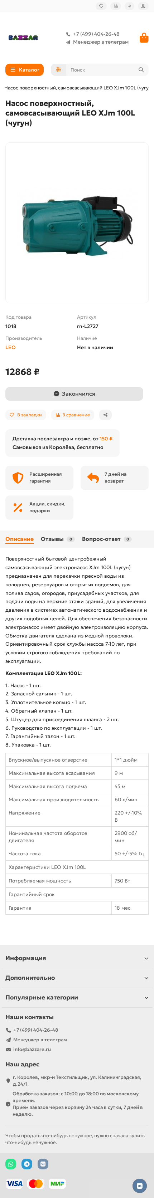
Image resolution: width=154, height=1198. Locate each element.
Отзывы (56, 539)
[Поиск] (141, 69)
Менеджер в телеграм (101, 42)
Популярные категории (41, 997)
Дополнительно (30, 978)
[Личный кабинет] (143, 6)
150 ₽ (106, 438)
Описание (19, 539)
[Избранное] (101, 6)
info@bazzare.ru (32, 1049)
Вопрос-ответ (105, 539)
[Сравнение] (115, 6)
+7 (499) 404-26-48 (96, 34)
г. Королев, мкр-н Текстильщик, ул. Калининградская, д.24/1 (77, 1080)
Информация (25, 958)
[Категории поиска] (58, 70)
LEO (10, 347)
